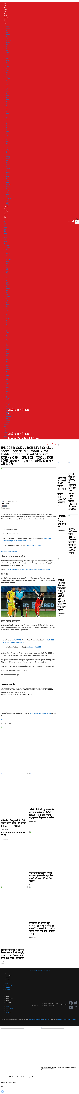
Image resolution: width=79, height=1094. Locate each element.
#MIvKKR (50, 640)
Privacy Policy (8, 975)
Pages (5, 23)
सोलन (5, 21)
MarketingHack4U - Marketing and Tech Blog (39, 970)
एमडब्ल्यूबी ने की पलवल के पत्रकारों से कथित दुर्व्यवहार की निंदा (6, 212)
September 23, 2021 (33, 647)
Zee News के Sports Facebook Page (40, 713)
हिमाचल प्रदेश (5, 4)
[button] (77, 219)
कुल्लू (5, 11)
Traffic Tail (47, 1019)
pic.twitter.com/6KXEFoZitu (21, 541)
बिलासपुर (6, 17)
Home (6, 973)
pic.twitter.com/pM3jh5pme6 (13, 642)
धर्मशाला (5, 15)
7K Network (74, 1019)
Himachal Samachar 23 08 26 (62, 521)
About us (7, 977)
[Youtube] (71, 1007)
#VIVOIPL (47, 538)
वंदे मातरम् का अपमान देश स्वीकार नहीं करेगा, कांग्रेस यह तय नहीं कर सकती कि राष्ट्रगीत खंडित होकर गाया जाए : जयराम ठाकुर (42, 928)
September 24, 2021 (33, 545)
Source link (4, 720)
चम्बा (5, 13)
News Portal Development (64, 1019)
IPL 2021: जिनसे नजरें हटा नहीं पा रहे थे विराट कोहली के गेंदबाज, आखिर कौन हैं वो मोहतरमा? (28, 569)
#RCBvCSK (7, 541)
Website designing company (35, 1019)
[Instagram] (75, 1007)
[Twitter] (75, 1003)
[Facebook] (71, 1003)
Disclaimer (7, 979)
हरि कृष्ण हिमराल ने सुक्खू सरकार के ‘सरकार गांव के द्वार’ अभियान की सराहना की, (8, 70)
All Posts (4, 505)
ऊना (5, 7)
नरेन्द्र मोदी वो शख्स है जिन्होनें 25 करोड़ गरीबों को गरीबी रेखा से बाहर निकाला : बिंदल (7, 101)
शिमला (5, 19)
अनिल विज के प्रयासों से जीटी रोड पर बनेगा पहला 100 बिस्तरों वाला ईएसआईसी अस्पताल (13, 823)
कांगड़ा (5, 9)
